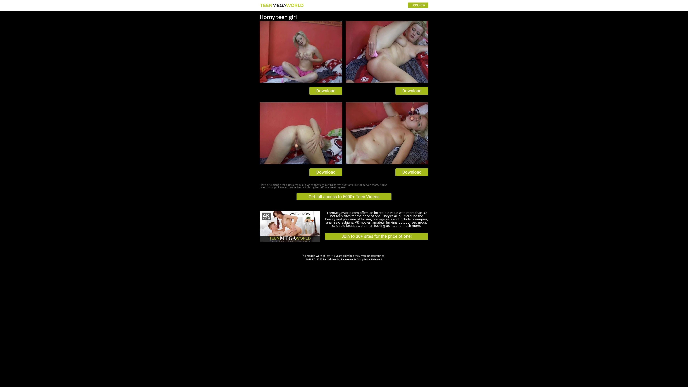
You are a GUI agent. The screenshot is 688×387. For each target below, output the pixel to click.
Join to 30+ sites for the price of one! (376, 236)
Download (326, 90)
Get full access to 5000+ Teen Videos (344, 196)
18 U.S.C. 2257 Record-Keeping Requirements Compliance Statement (344, 259)
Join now (418, 5)
